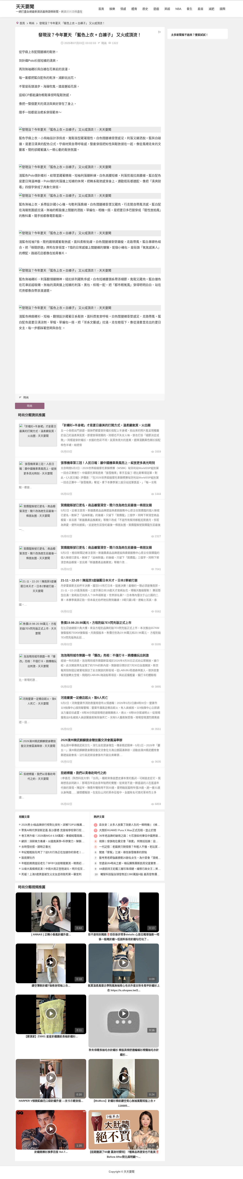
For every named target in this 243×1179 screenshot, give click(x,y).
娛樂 (112, 8)
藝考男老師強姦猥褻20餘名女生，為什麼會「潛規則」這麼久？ (136, 857)
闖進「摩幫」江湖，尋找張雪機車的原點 (123, 852)
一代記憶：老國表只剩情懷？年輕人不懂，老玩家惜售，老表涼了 (137, 846)
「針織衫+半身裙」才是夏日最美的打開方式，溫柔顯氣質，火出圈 (106, 425)
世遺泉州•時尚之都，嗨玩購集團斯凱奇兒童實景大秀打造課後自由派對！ (142, 863)
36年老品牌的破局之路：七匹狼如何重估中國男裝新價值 (132, 835)
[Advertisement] (90, 360)
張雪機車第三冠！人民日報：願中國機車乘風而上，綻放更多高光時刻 (108, 462)
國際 (222, 8)
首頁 (101, 8)
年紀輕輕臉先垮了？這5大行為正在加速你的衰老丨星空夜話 (56, 852)
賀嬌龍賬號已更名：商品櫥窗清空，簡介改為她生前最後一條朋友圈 (106, 547)
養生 (189, 8)
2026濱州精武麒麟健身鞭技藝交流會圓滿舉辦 (91, 740)
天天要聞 (25, 6)
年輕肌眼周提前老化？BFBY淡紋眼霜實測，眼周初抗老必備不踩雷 (60, 863)
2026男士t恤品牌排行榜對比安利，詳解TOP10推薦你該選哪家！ (59, 824)
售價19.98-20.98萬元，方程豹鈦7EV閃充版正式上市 (96, 622)
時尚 (31, 23)
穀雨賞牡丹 (28, 857)
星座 (200, 8)
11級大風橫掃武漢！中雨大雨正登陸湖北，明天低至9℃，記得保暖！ (62, 868)
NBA (178, 8)
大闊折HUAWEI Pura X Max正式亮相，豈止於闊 (127, 830)
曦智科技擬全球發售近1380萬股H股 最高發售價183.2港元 (134, 874)
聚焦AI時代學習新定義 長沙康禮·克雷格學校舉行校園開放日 (56, 830)
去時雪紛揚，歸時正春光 (36, 846)
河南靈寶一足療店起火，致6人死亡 (84, 697)
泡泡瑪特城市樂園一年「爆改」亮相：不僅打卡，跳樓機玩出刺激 (105, 655)
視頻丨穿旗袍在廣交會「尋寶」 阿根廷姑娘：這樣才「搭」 (134, 841)
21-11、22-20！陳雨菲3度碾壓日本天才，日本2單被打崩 (99, 580)
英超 (167, 8)
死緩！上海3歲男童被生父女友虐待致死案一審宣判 (51, 874)
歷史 (145, 8)
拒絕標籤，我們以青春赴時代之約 (83, 773)
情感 (123, 8)
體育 (134, 8)
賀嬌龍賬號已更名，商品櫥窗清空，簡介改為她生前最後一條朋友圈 (106, 505)
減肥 (211, 8)
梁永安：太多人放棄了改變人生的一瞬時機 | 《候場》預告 (133, 824)
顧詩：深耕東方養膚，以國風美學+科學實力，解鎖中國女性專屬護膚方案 (64, 841)
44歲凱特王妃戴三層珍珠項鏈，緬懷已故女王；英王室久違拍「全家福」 (142, 868)
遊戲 (156, 8)
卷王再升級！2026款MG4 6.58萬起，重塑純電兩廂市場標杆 (57, 835)
